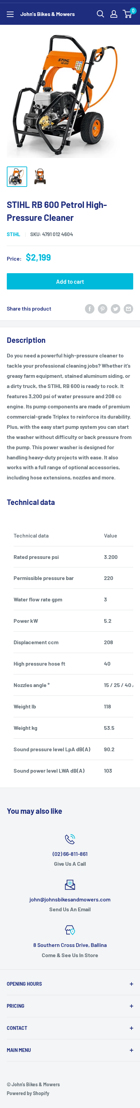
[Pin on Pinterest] (102, 308)
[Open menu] (10, 14)
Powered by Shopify (28, 1093)
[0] (127, 14)
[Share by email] (128, 308)
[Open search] (100, 14)
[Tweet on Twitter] (115, 308)
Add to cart (70, 281)
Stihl (13, 234)
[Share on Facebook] (89, 308)
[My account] (113, 14)
